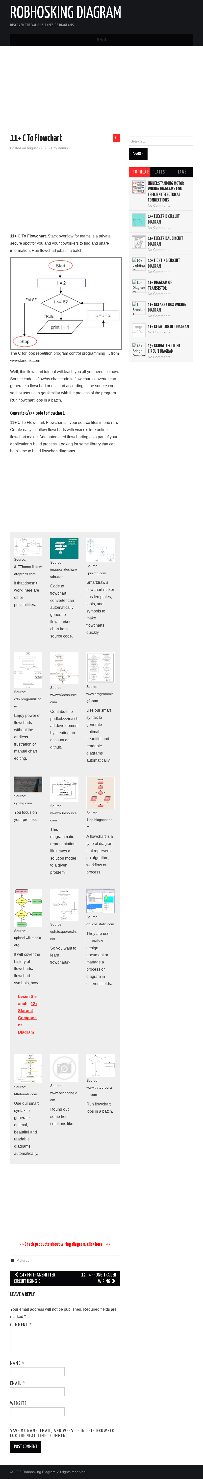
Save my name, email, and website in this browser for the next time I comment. (62, 1433)
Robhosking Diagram (65, 13)
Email (17, 1383)
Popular (141, 172)
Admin (63, 148)
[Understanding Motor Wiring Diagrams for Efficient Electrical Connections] (138, 187)
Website (18, 1403)
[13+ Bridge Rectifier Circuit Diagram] (138, 349)
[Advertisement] (101, 91)
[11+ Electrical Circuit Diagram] (138, 242)
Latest (160, 172)
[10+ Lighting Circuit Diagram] (138, 264)
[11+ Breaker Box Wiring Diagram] (138, 308)
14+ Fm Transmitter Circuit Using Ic (34, 1278)
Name (17, 1363)
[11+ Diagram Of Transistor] (138, 286)
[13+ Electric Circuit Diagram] (138, 220)
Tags (182, 172)
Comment (21, 1325)
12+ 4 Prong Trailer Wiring (98, 1278)
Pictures (23, 1260)
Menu (101, 40)
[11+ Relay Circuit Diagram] (138, 330)
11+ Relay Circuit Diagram (168, 327)
